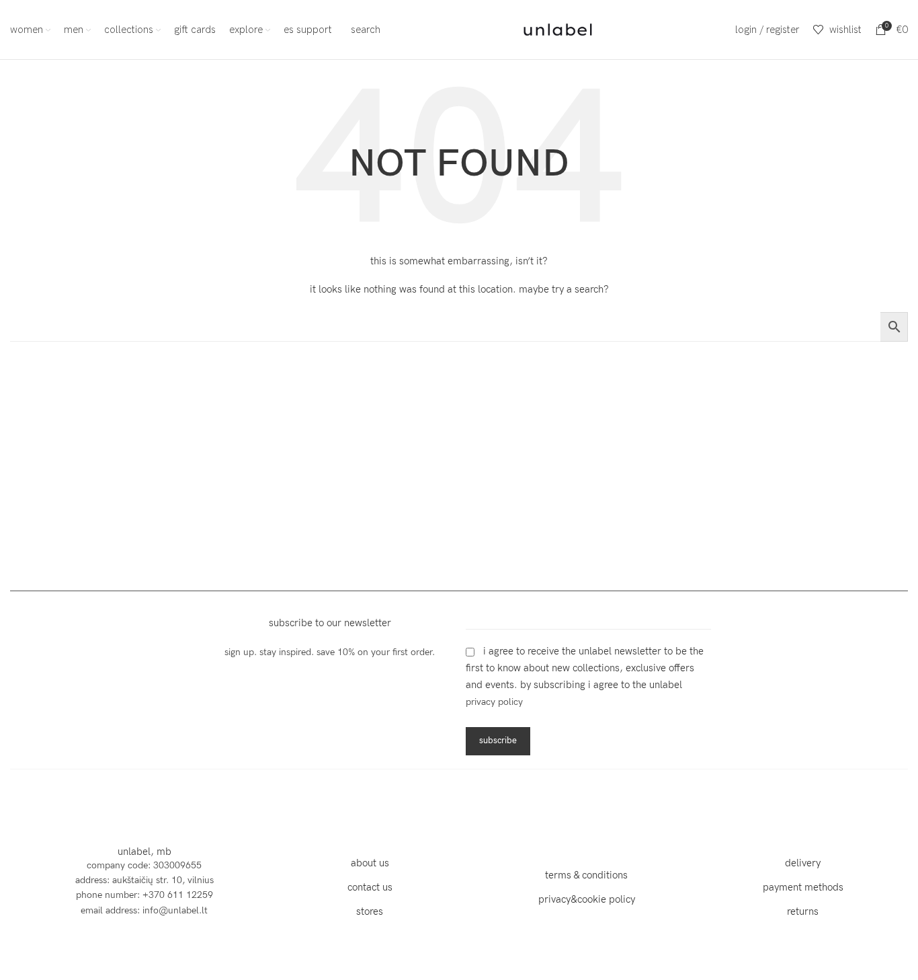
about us (370, 863)
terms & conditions (586, 875)
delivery (803, 863)
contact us (369, 887)
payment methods (803, 887)
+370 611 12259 (177, 895)
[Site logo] (558, 28)
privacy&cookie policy (586, 899)
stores (369, 911)
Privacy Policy (494, 702)
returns (803, 911)
